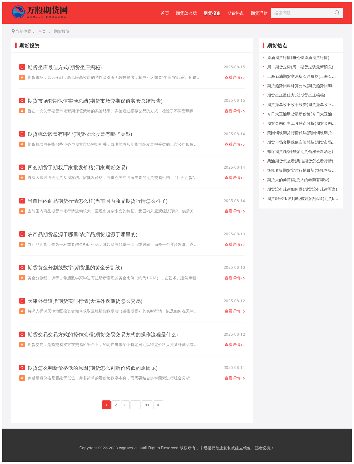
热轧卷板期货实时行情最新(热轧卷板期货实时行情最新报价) (303, 170)
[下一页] (158, 405)
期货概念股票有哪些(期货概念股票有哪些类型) (136, 133)
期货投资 (212, 13)
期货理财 (259, 13)
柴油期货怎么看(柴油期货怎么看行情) (300, 160)
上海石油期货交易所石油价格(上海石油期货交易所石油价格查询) (303, 76)
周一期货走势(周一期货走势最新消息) (300, 66)
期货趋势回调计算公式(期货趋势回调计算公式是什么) (303, 85)
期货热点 (235, 13)
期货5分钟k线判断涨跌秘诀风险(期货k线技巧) (303, 198)
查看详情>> (235, 77)
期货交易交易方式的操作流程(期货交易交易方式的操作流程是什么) (136, 334)
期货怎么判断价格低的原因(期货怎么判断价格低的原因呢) (136, 367)
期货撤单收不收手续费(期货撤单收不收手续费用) (303, 104)
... (135, 404)
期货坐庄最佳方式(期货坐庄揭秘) (136, 67)
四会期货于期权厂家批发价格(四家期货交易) (136, 167)
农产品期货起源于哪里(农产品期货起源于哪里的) (136, 234)
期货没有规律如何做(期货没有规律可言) (302, 189)
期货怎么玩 (186, 13)
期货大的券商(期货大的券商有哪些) (298, 179)
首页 (165, 13)
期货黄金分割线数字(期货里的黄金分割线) (136, 267)
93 (147, 404)
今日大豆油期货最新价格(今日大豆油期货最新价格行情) (303, 113)
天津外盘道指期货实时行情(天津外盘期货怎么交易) (136, 300)
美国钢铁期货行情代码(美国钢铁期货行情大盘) (303, 132)
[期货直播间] (40, 17)
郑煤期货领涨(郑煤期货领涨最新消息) (300, 151)
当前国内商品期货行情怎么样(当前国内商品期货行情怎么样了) (136, 200)
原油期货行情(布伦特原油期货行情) (298, 57)
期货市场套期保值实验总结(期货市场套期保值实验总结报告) (136, 100)
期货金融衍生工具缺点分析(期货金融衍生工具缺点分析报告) (303, 123)
